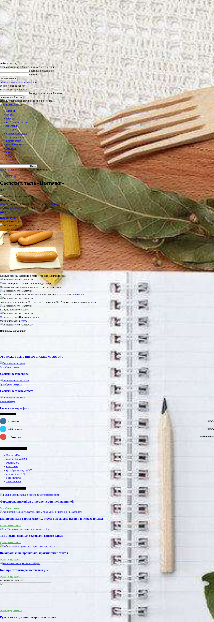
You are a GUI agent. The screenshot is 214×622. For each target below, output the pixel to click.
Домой (3, 169)
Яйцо (3, 211)
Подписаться (207, 437)
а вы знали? (19, 137)
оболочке (52, 204)
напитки (10, 118)
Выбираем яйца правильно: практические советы (34, 553)
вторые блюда (13, 140)
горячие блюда (14, 144)
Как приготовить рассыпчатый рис (24, 570)
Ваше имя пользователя (41, 70)
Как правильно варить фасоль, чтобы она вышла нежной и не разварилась (52, 518)
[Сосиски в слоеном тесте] (14, 380)
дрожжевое (16, 207)
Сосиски (4, 204)
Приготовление (8, 217)
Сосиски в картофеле (14, 408)
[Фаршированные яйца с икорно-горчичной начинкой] (30, 494)
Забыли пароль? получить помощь (18, 82)
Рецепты (11, 114)
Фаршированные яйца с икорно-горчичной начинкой (37, 501)
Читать (210, 421)
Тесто (3, 229)
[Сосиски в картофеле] (12, 397)
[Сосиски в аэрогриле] (12, 363)
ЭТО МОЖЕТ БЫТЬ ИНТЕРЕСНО (20, 356)
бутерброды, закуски (17, 122)
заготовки (11, 125)
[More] (68, 342)
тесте (14, 317)
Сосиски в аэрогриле (14, 373)
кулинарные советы (16, 133)
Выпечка (11, 148)
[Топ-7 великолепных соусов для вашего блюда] (26, 529)
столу (23, 321)
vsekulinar (11, 159)
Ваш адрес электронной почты (45, 93)
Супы (9, 152)
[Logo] (11, 104)
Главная (10, 110)
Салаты (10, 156)
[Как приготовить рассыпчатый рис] (20, 563)
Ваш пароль (35, 74)
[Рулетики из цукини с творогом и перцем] (25, 606)
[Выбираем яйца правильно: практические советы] (27, 546)
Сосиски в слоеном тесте (16, 390)
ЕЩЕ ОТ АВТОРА (52, 356)
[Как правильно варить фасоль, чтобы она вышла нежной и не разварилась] (41, 512)
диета (15, 129)
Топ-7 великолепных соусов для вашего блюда (31, 535)
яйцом (80, 294)
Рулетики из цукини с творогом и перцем (28, 617)
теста (93, 302)
